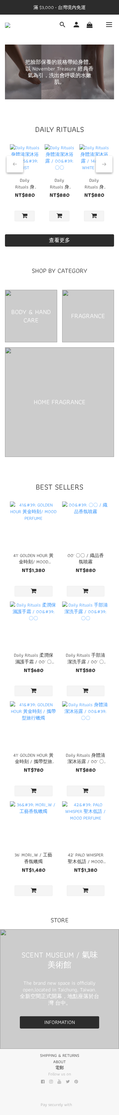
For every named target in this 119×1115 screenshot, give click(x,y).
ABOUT (59, 1061)
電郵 (59, 1067)
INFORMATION (59, 1022)
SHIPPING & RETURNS (59, 1055)
